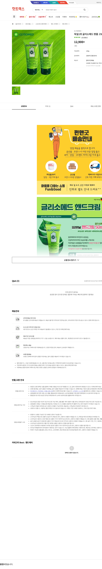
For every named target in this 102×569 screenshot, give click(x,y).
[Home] (13, 24)
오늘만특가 (42, 17)
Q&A (71, 106)
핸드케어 (64, 24)
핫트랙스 (37, 10)
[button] (81, 37)
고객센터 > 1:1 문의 (78, 391)
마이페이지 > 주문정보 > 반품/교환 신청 (41, 391)
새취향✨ (23, 17)
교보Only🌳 (96, 17)
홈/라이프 (18, 24)
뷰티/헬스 (28, 24)
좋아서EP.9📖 (84, 17)
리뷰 (47, 106)
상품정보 (24, 106)
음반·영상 (32, 17)
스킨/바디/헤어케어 (41, 24)
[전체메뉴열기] (14, 16)
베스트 (51, 17)
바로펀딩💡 (73, 17)
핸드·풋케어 (54, 24)
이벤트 (64, 17)
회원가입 (99, 2)
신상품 (57, 17)
